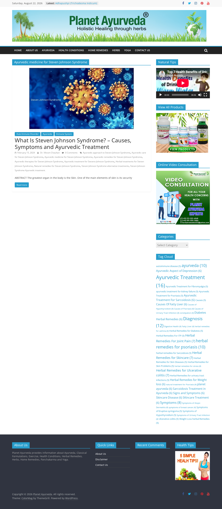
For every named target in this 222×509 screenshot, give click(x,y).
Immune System (64, 133)
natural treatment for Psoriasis (181, 384)
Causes (200, 300)
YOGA (127, 50)
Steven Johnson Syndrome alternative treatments (105, 166)
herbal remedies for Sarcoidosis (173, 353)
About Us (100, 453)
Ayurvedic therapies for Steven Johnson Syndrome (39, 161)
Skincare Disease (169, 397)
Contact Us (101, 465)
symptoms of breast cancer (182, 407)
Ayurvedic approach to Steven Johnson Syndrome (106, 152)
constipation (187, 313)
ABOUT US (32, 50)
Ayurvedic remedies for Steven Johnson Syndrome (118, 157)
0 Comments (71, 152)
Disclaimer (101, 459)
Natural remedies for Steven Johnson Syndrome (57, 166)
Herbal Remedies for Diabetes (186, 330)
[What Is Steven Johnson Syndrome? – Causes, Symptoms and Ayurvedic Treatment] (81, 70)
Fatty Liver (188, 326)
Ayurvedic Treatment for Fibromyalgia (187, 286)
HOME (18, 50)
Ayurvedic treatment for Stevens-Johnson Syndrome (89, 161)
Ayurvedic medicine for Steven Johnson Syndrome (68, 157)
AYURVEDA (48, 50)
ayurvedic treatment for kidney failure (177, 291)
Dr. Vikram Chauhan (50, 152)
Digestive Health (172, 326)
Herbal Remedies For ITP (170, 335)
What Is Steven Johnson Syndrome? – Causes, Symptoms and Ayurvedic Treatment (73, 143)
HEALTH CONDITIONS (71, 50)
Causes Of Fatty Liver (171, 304)
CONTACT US (142, 50)
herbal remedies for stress (188, 366)
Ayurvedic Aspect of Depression (179, 271)
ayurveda (194, 265)
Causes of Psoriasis (184, 309)
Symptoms (170, 402)
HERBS (116, 50)
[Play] (160, 95)
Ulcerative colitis (169, 418)
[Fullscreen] (205, 95)
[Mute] (200, 95)
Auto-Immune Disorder (27, 133)
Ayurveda (47, 133)
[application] (183, 83)
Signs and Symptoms (188, 393)
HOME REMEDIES (98, 50)
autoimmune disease (168, 266)
